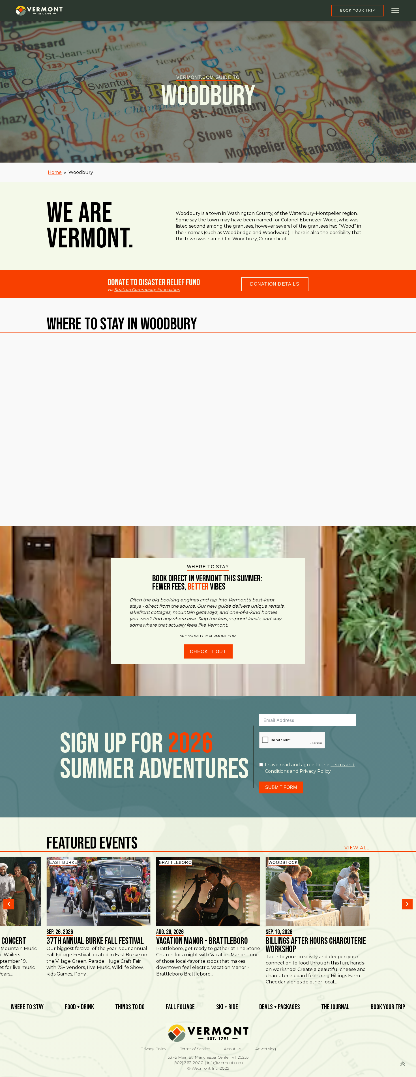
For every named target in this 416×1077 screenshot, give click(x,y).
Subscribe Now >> (319, 1057)
